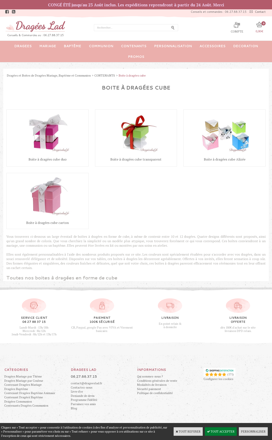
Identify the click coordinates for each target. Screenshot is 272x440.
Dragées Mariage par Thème (23, 376)
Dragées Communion (18, 401)
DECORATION (245, 46)
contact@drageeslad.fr (86, 383)
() (230, 374)
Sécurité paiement (149, 389)
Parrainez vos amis (83, 404)
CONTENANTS (133, 46)
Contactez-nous (81, 387)
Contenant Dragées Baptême (23, 397)
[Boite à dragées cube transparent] (136, 154)
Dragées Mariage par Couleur (23, 381)
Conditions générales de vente (157, 381)
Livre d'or (77, 391)
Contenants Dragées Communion (26, 405)
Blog (74, 408)
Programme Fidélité (84, 400)
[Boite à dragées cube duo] (47, 154)
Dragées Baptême (16, 389)
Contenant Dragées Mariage (23, 385)
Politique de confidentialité (155, 393)
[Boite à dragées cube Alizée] (224, 154)
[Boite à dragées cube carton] (47, 217)
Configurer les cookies (218, 379)
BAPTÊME (72, 46)
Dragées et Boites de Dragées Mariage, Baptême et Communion (49, 75)
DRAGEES (23, 46)
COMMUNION (101, 46)
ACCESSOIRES (212, 46)
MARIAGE (47, 46)
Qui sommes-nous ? (150, 376)
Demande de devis (83, 396)
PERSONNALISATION (173, 46)
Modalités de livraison (152, 385)
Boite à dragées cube (132, 75)
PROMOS (136, 56)
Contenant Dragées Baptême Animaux (29, 393)
